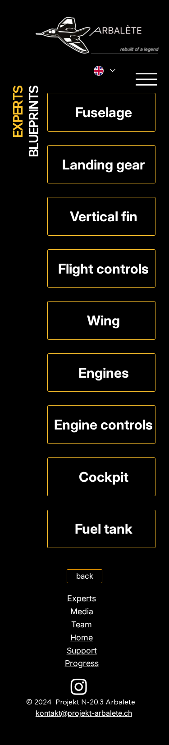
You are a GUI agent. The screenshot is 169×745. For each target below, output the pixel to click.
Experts (81, 598)
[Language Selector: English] (104, 70)
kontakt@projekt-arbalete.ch (84, 713)
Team (81, 624)
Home (81, 637)
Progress (82, 663)
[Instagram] (79, 686)
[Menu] (146, 79)
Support (82, 650)
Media (81, 611)
